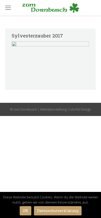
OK (25, 210)
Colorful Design (79, 109)
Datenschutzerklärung (57, 210)
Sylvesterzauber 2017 (37, 35)
